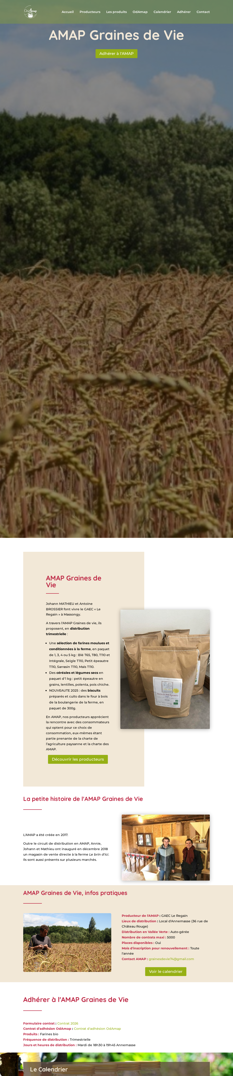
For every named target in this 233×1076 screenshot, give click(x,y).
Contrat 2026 (67, 1023)
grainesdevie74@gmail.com (171, 959)
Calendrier (162, 12)
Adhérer (184, 12)
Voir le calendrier (165, 971)
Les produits (116, 12)
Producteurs (90, 12)
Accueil (68, 12)
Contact (203, 12)
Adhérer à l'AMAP (116, 53)
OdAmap (140, 12)
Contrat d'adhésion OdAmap (97, 1029)
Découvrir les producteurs (78, 759)
